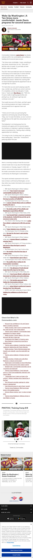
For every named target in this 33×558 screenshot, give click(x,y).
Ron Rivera (17, 93)
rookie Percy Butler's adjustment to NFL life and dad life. (17, 223)
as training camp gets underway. (19, 276)
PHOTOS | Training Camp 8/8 (15, 408)
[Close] (31, 524)
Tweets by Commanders (16, 447)
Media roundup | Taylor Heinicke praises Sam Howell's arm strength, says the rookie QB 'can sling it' (16, 351)
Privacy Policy (10, 542)
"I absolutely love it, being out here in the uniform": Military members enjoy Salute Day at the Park (16, 378)
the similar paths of (12, 209)
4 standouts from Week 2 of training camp (17, 339)
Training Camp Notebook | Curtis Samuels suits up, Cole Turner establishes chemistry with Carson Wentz (16, 372)
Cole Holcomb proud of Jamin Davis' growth (17, 386)
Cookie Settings (16, 545)
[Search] (28, 3)
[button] (16, 151)
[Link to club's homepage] (3, 2)
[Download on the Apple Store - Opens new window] (11, 518)
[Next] (21, 439)
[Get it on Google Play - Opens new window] (22, 519)
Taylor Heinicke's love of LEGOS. (16, 229)
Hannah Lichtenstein (12, 28)
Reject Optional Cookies (16, 550)
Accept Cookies (16, 555)
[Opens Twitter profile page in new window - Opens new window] (8, 32)
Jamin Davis (20, 55)
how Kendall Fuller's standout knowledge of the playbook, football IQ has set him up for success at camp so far (17, 217)
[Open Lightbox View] (16, 432)
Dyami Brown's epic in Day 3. (19, 257)
